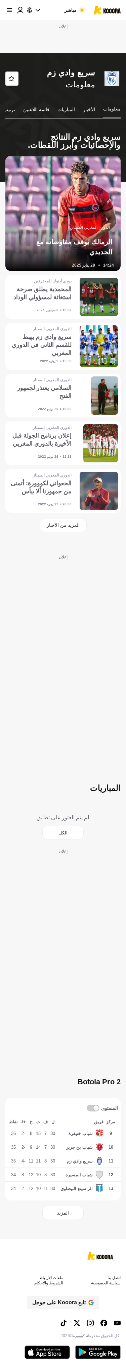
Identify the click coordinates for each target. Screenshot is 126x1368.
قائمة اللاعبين (36, 109)
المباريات (66, 109)
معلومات (112, 108)
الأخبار (89, 109)
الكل (63, 832)
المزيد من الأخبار (63, 525)
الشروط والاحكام (48, 1283)
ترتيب (9, 109)
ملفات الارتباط (51, 1277)
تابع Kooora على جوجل (59, 1302)
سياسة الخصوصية (106, 1283)
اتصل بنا (114, 1277)
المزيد (63, 1213)
